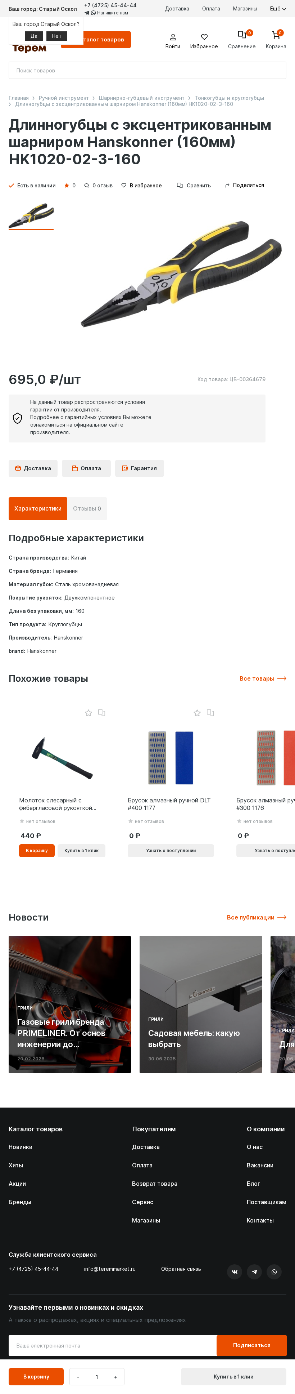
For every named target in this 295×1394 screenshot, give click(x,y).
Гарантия (144, 468)
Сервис (142, 1202)
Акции (17, 1183)
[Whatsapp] (274, 1271)
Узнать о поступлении (171, 850)
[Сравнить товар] (101, 713)
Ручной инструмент (64, 98)
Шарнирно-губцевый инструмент (142, 98)
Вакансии (260, 1165)
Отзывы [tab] (87, 508)
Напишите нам (112, 12)
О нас (255, 1146)
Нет (57, 36)
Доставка (177, 8)
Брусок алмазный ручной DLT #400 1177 (169, 804)
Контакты (260, 1220)
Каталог (100, 39)
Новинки (20, 1146)
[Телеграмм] (254, 1271)
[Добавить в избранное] (88, 713)
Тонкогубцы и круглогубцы (229, 98)
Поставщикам (266, 1202)
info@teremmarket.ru (110, 1269)
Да (34, 36)
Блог (253, 1183)
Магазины (245, 8)
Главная (19, 98)
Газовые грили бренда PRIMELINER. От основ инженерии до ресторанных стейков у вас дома (63, 1044)
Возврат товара (154, 1183)
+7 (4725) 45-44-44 (110, 5)
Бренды (20, 1202)
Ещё (276, 8)
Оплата (211, 8)
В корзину (36, 1376)
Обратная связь (181, 1269)
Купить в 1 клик (233, 1376)
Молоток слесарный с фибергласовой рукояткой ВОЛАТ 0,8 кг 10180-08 (55, 804)
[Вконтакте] (234, 1271)
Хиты (16, 1165)
